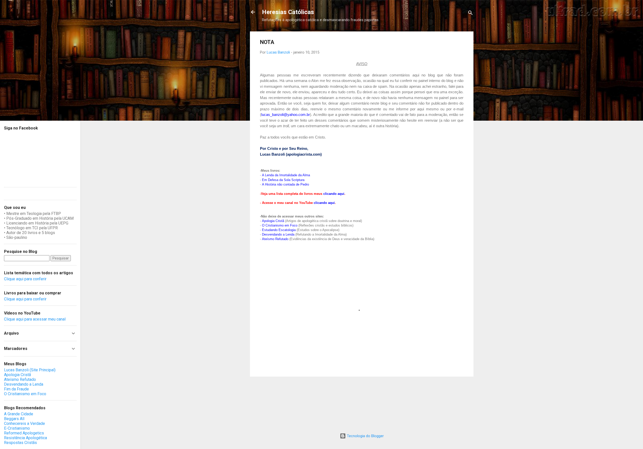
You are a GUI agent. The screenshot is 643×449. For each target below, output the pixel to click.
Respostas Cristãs (20, 442)
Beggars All (14, 418)
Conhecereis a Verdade (24, 423)
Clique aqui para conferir (25, 279)
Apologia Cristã (17, 374)
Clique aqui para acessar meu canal (35, 319)
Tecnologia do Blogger (365, 436)
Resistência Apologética (25, 437)
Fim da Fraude (16, 389)
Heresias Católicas (288, 12)
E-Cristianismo (17, 428)
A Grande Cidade (18, 414)
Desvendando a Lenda (23, 384)
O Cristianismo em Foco (25, 393)
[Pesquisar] (470, 13)
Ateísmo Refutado (20, 379)
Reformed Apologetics (24, 433)
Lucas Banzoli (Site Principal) (30, 370)
